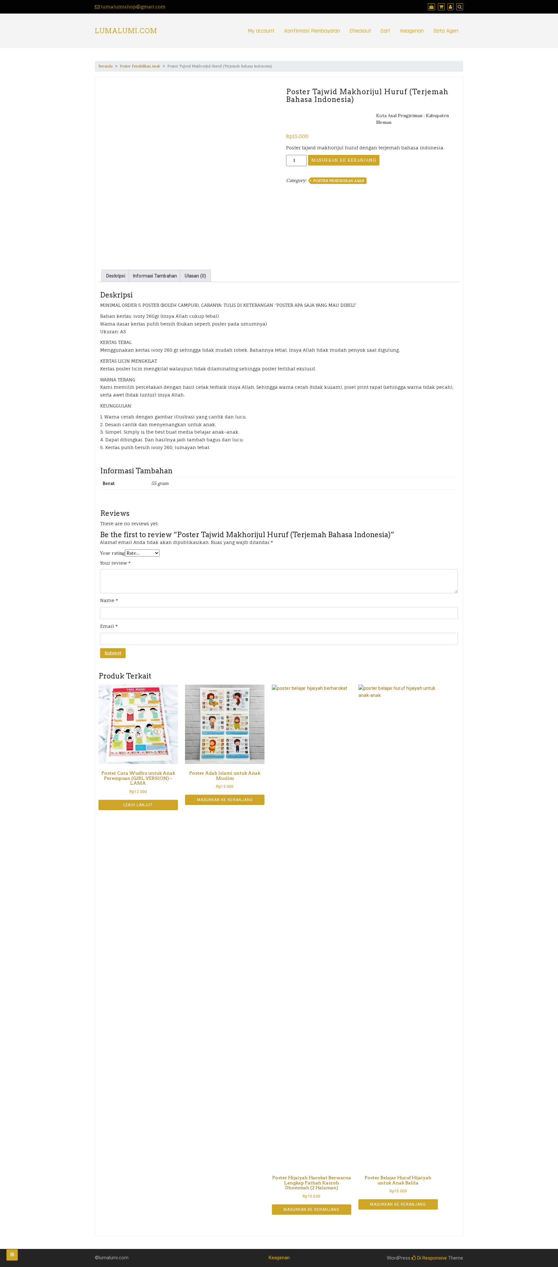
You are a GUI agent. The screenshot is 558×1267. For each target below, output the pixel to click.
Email (109, 626)
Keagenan (412, 31)
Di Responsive (431, 1258)
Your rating (112, 553)
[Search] (459, 6)
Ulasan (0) (195, 275)
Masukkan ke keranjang (343, 160)
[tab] (115, 276)
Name (109, 600)
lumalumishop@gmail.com (133, 6)
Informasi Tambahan (155, 275)
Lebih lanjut (138, 805)
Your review (115, 563)
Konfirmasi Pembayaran (312, 31)
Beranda (105, 66)
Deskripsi (115, 275)
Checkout (360, 31)
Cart (385, 31)
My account (261, 31)
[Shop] (430, 6)
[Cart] (440, 6)
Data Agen (445, 31)
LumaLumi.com (126, 31)
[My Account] (449, 6)
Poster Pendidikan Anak (140, 66)
